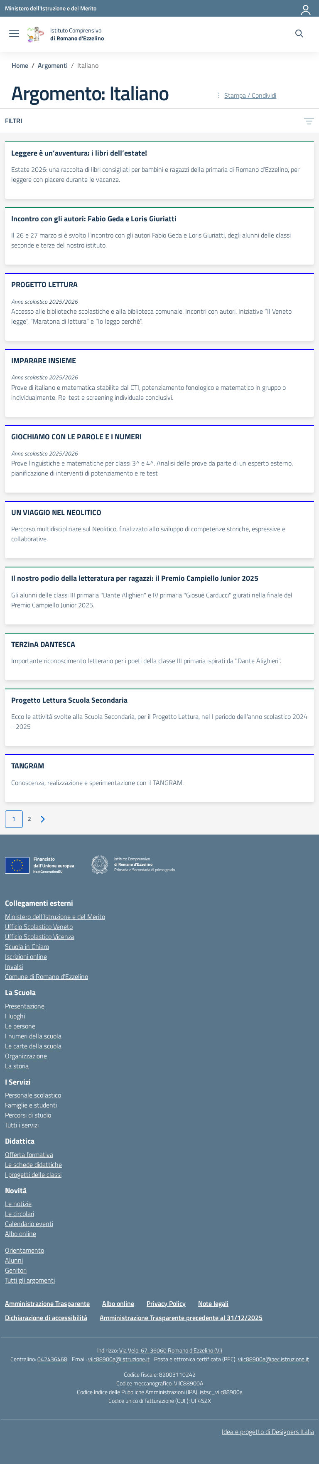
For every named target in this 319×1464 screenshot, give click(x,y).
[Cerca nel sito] (299, 34)
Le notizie (18, 1204)
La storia (17, 1066)
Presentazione (24, 1006)
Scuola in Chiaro (27, 946)
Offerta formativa (29, 1154)
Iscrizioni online (26, 956)
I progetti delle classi (33, 1174)
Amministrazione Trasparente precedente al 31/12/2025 (181, 1318)
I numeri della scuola (33, 1036)
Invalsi (14, 966)
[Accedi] (306, 8)
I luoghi (15, 1016)
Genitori (16, 1270)
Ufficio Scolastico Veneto (39, 926)
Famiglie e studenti (31, 1105)
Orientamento (24, 1250)
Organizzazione (26, 1056)
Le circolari (19, 1214)
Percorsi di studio (28, 1115)
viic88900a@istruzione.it (119, 1359)
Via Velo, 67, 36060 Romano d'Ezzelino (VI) (170, 1350)
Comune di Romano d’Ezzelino (46, 976)
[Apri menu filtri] (309, 120)
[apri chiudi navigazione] (14, 35)
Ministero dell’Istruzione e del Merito (55, 917)
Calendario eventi (29, 1224)
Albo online (20, 1234)
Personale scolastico (33, 1095)
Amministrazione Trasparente (47, 1303)
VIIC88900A (188, 1383)
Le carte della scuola (33, 1046)
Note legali (213, 1303)
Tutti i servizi (22, 1125)
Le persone (20, 1026)
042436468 (52, 1359)
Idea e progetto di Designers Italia (268, 1432)
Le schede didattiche (33, 1164)
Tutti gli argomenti (30, 1280)
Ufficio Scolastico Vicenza (39, 936)
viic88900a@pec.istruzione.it (273, 1359)
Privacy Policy (166, 1303)
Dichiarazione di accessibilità (46, 1318)
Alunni (14, 1260)
